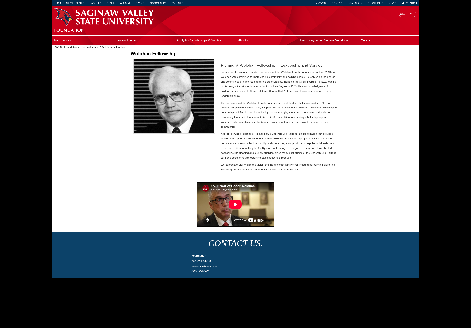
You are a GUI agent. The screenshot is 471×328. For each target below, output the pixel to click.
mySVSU (320, 3)
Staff (111, 3)
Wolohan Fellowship (113, 46)
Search (411, 3)
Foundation (70, 46)
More (364, 40)
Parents (177, 3)
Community (158, 3)
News (392, 3)
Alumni (125, 3)
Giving (139, 3)
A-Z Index (355, 3)
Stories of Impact (126, 40)
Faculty (95, 3)
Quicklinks (375, 3)
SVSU (58, 46)
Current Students (70, 3)
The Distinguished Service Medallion (324, 40)
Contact (338, 3)
